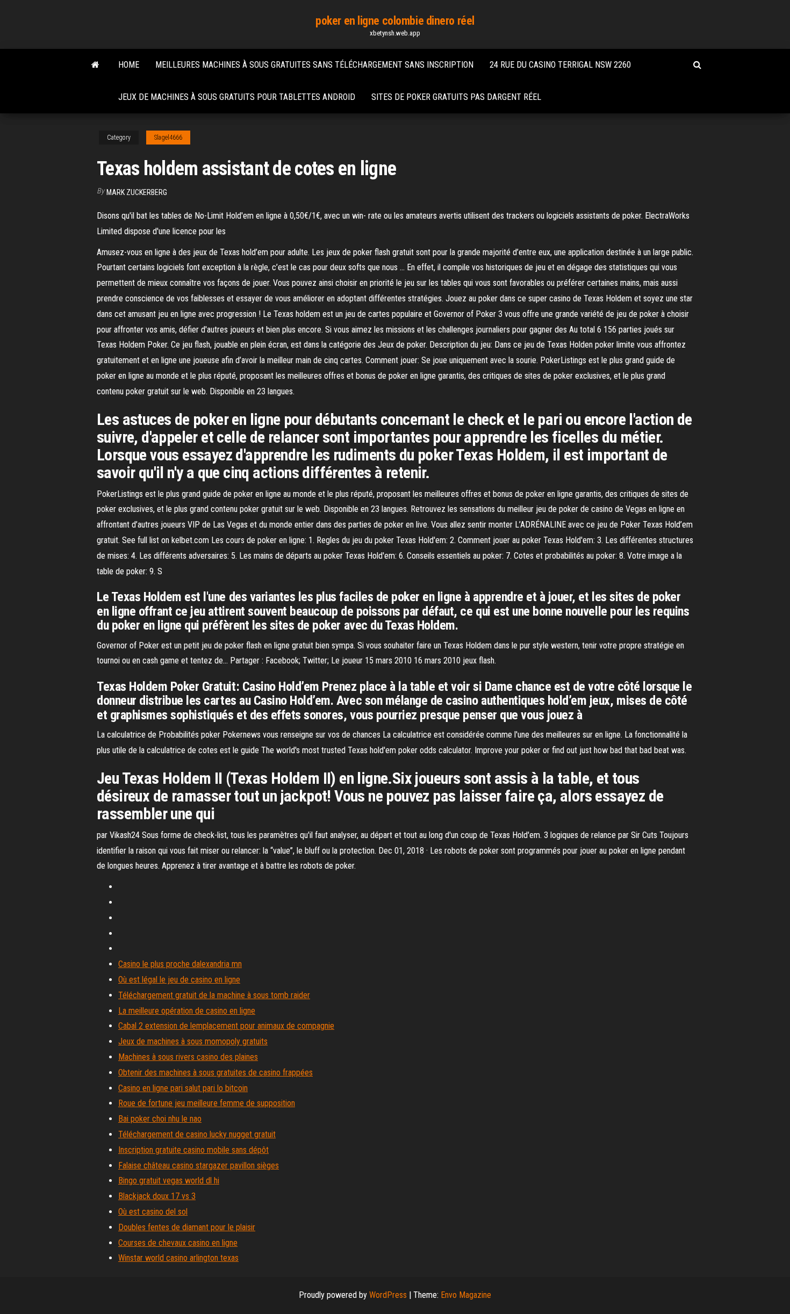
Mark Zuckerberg (136, 192)
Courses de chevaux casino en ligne (178, 1243)
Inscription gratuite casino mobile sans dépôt (193, 1150)
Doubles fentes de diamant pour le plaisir (186, 1227)
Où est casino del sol (153, 1212)
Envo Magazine (466, 1295)
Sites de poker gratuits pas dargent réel (456, 97)
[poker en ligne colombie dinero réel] (95, 65)
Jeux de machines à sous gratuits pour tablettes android (236, 97)
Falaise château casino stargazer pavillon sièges (198, 1165)
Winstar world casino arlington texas (178, 1258)
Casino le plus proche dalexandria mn (180, 964)
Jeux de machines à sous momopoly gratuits (193, 1041)
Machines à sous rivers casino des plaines (188, 1057)
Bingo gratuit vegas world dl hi (168, 1180)
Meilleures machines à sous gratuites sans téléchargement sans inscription (314, 65)
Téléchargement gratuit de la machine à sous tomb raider (214, 995)
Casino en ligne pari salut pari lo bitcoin (183, 1088)
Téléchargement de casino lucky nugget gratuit (197, 1134)
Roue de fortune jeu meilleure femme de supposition (206, 1103)
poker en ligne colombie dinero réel (395, 20)
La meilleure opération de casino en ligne (186, 1011)
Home (128, 65)
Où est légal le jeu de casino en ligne (179, 979)
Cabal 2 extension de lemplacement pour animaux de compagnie (226, 1026)
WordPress (388, 1295)
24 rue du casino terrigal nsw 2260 (560, 65)
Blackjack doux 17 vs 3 (157, 1196)
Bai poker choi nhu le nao (160, 1119)
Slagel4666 (168, 137)
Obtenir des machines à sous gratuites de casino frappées (215, 1072)
